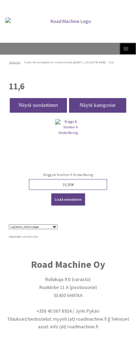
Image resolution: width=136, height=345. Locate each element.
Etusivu (15, 62)
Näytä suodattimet (38, 105)
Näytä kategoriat (97, 105)
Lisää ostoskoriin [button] (68, 199)
